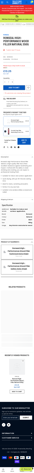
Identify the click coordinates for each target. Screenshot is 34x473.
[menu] (2, 2)
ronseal (6, 35)
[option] (17, 376)
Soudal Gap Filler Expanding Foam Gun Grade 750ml (17, 132)
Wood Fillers (10, 24)
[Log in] (27, 2)
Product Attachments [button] (10, 242)
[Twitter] (8, 147)
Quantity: (6, 78)
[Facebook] (4, 147)
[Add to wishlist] (28, 87)
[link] (17, 339)
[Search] (7, 2)
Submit (26, 417)
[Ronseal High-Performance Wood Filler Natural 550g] (17, 367)
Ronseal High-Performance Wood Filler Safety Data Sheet (19, 266)
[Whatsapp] (18, 147)
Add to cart (14, 87)
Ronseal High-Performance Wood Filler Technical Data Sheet (19, 251)
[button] (17, 242)
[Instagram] (8, 425)
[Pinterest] (11, 147)
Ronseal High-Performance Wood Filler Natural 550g (17, 121)
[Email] (15, 147)
